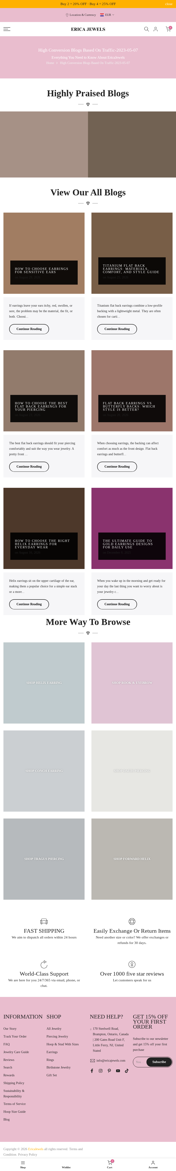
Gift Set (52, 1075)
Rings (50, 1060)
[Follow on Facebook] (92, 1071)
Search (7, 1067)
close (7, 4)
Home (50, 63)
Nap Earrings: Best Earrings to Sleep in (132, 163)
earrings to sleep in (116, 155)
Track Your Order (15, 1036)
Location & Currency (83, 15)
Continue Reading (29, 329)
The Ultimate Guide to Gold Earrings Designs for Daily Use (128, 544)
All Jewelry (54, 1028)
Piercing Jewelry (57, 1036)
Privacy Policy (27, 1154)
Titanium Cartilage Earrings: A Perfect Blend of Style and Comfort (44, 161)
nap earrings (154, 155)
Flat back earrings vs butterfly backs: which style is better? (129, 406)
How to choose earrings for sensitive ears (42, 270)
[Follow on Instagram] (101, 1071)
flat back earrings (137, 155)
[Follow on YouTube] (118, 1071)
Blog (6, 1119)
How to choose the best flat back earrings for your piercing (41, 406)
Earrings (52, 1052)
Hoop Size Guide (14, 1111)
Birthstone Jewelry (59, 1067)
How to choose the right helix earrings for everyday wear (42, 544)
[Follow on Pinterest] (109, 1071)
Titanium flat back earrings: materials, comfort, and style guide (131, 269)
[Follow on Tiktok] (127, 1071)
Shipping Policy (13, 1083)
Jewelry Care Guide (16, 1052)
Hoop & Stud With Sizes (63, 1044)
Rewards (8, 1075)
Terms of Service (14, 1104)
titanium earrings (45, 152)
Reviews (8, 1060)
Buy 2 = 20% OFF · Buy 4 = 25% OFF (88, 4)
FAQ (6, 1044)
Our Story (9, 1028)
